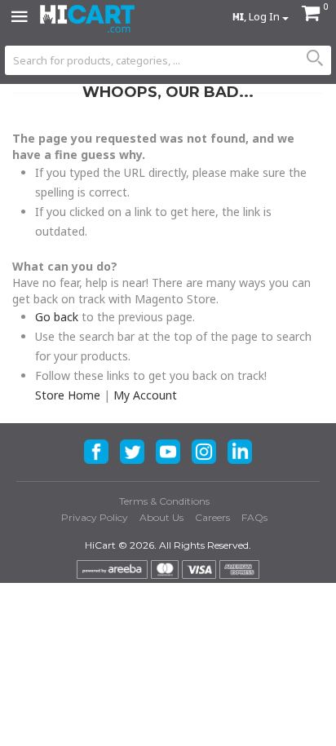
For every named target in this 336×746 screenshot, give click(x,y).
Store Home (67, 395)
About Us (161, 517)
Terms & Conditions (164, 501)
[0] (311, 15)
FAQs (254, 517)
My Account (145, 395)
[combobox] (168, 60)
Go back (56, 316)
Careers (212, 517)
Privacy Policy (94, 517)
